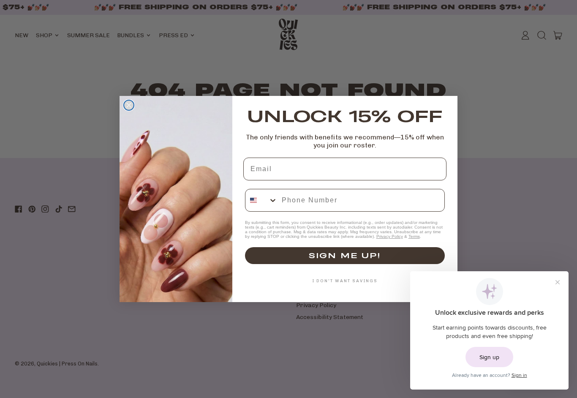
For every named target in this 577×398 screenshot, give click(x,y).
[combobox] (261, 200)
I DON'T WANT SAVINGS (345, 281)
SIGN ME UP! (345, 255)
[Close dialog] (129, 105)
